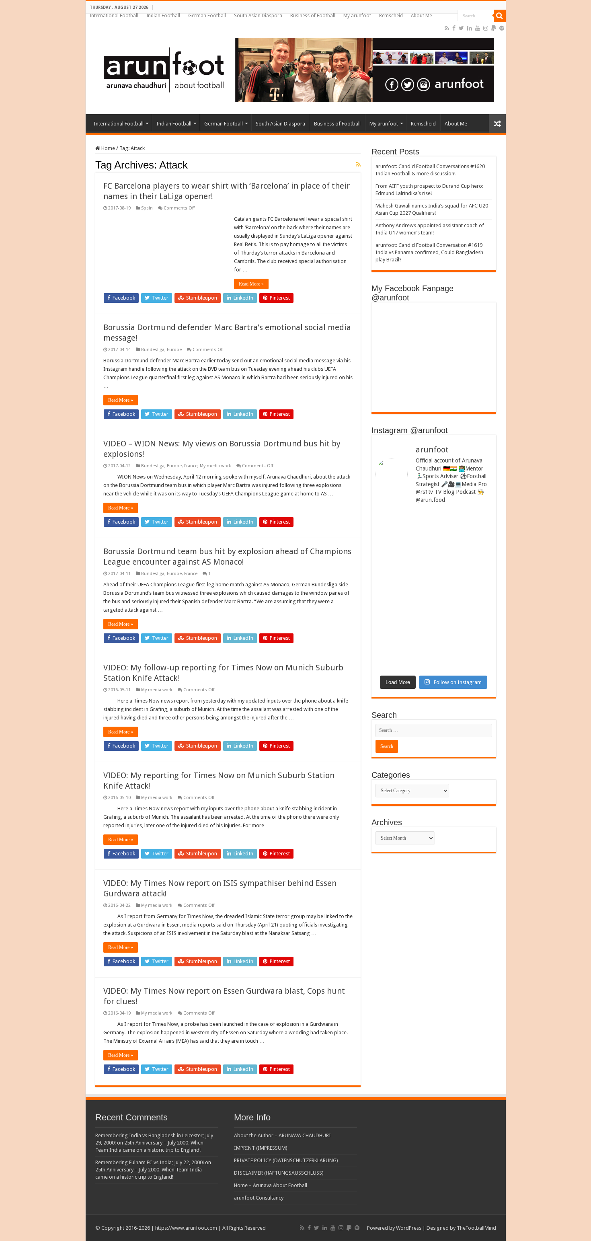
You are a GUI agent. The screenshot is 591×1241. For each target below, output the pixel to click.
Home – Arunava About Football (270, 1185)
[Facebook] (453, 28)
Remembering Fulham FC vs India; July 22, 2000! (149, 1162)
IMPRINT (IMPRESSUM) (260, 1148)
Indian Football (163, 15)
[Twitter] (461, 28)
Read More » (251, 284)
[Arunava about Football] (293, 68)
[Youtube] (477, 28)
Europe (174, 349)
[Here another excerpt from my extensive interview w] (404, 550)
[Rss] (447, 28)
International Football (114, 15)
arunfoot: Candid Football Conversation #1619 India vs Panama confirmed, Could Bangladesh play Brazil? (429, 252)
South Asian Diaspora (258, 15)
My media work (215, 465)
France (190, 465)
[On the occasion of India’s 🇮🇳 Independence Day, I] (464, 629)
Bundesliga (152, 349)
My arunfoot (357, 15)
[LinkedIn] (469, 28)
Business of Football (312, 15)
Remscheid (391, 15)
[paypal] (493, 28)
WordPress (408, 1228)
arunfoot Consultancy (258, 1198)
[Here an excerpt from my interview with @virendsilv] (464, 547)
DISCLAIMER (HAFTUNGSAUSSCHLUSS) (279, 1173)
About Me (421, 15)
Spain (147, 208)
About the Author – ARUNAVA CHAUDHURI (282, 1135)
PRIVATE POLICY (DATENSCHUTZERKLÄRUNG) (286, 1160)
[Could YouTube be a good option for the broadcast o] (404, 608)
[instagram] (485, 28)
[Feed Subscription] (358, 164)
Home (107, 148)
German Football (207, 15)
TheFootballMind (476, 1228)
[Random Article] (497, 123)
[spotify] (502, 28)
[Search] (500, 16)
